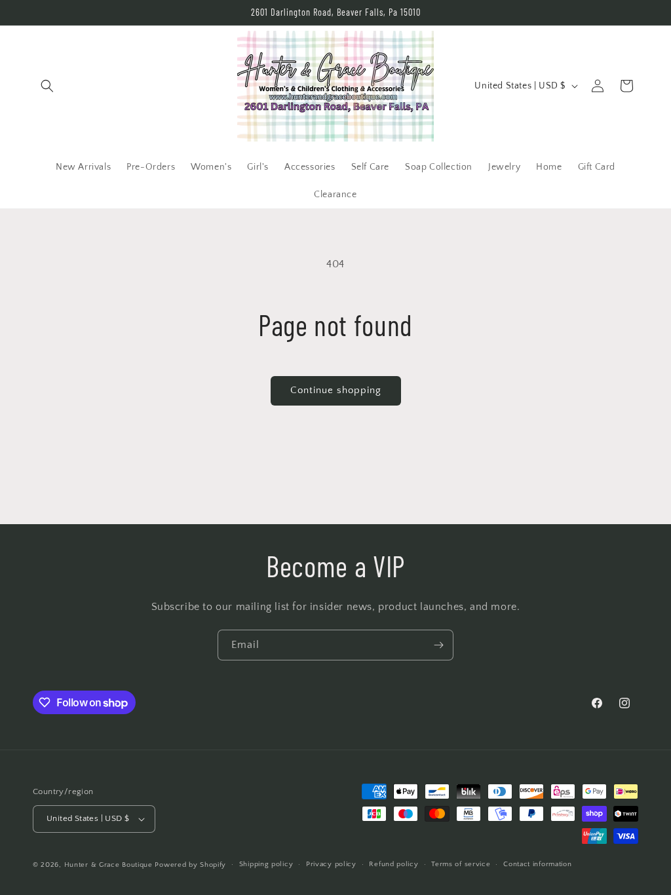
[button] (47, 85)
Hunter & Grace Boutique (109, 865)
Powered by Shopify (190, 865)
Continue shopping (335, 390)
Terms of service (460, 864)
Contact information (537, 864)
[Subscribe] (438, 645)
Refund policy (393, 864)
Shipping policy (266, 864)
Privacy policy (331, 864)
